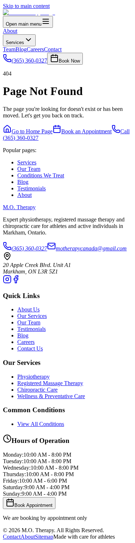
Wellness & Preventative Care (51, 396)
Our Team (28, 169)
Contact (53, 49)
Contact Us (30, 348)
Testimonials (31, 188)
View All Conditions (40, 424)
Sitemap (44, 537)
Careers (35, 49)
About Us (28, 309)
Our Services (32, 316)
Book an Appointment (86, 131)
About (10, 31)
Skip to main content (26, 6)
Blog (21, 49)
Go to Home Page (32, 131)
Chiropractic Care (37, 390)
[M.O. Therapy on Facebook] (16, 282)
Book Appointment (33, 505)
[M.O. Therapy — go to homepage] (29, 12)
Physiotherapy (33, 377)
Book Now (69, 61)
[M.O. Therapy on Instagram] (7, 282)
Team (9, 49)
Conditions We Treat (40, 175)
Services (15, 42)
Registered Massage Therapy (50, 383)
